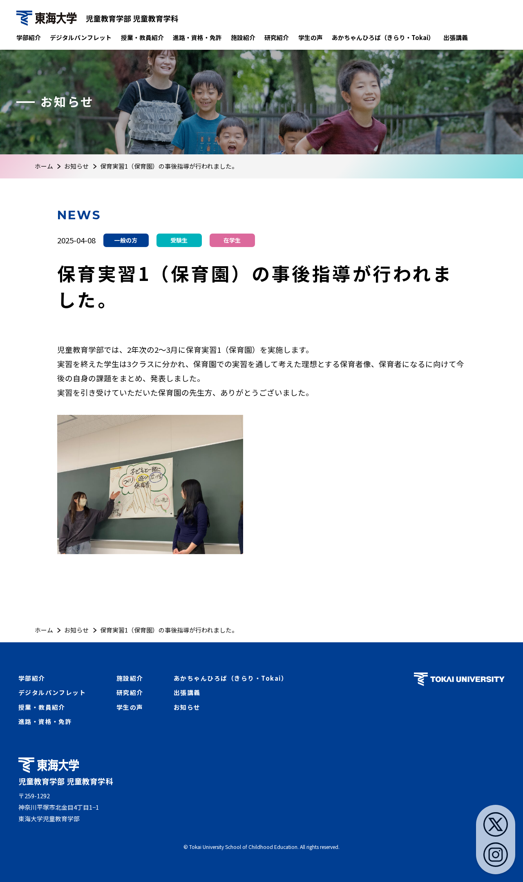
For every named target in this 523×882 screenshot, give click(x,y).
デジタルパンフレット (81, 37)
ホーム (44, 166)
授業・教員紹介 (142, 37)
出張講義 (455, 37)
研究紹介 (276, 37)
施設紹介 (243, 37)
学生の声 (310, 37)
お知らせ (76, 166)
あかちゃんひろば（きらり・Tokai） (383, 37)
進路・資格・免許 (197, 37)
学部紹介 (28, 37)
